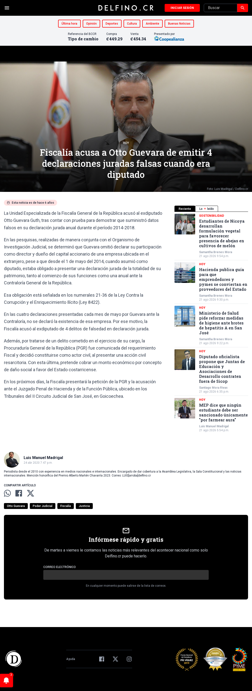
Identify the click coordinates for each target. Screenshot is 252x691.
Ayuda (70, 659)
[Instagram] (129, 659)
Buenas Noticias (179, 23)
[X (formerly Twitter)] (115, 659)
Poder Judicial (42, 506)
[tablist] (211, 209)
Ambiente (152, 23)
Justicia (84, 506)
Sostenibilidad (211, 215)
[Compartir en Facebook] (19, 493)
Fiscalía (65, 506)
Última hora (69, 23)
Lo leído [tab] (206, 209)
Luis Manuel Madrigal (214, 426)
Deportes (112, 23)
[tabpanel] (211, 323)
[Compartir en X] (30, 493)
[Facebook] (102, 659)
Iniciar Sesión (182, 8)
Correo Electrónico (59, 567)
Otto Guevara (16, 506)
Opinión (91, 23)
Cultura (132, 23)
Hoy (126, 143)
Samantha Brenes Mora (215, 252)
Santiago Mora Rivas (213, 387)
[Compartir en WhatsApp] (7, 493)
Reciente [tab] (185, 209)
